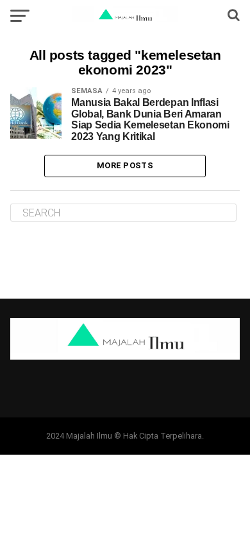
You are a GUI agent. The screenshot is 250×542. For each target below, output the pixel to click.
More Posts (125, 165)
